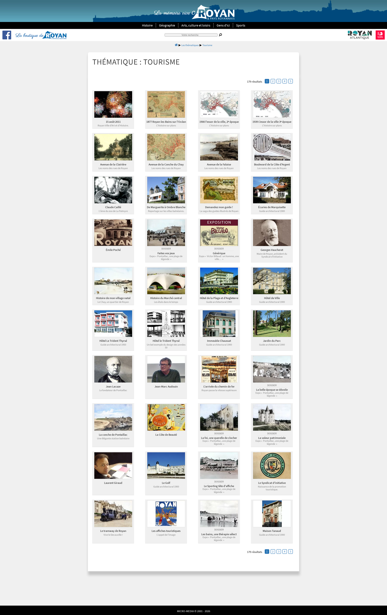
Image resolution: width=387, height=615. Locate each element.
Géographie (167, 25)
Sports (240, 25)
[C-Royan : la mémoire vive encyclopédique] (194, 13)
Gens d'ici (223, 25)
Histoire (147, 25)
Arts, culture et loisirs (195, 25)
